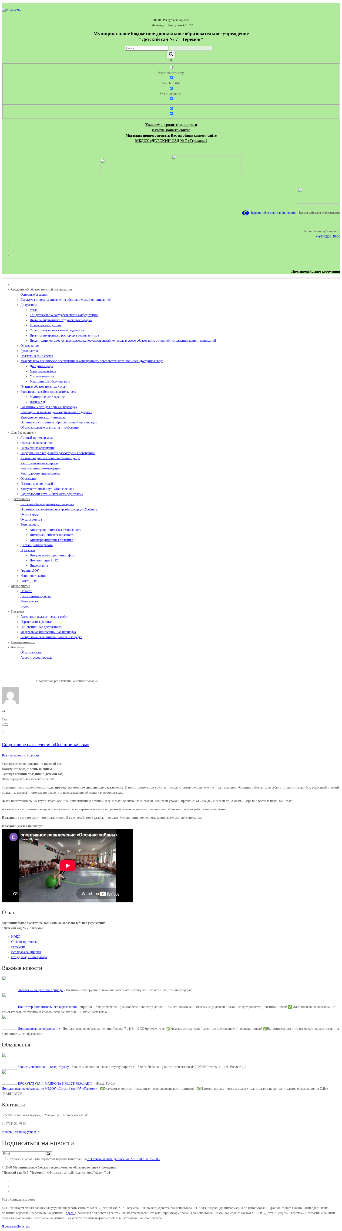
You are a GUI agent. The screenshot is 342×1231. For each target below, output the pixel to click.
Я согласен (9, 1226)
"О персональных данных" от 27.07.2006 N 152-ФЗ (123, 1159)
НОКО (15, 936)
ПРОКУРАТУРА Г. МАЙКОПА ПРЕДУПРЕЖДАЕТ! (55, 1083)
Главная (7, 681)
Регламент (18, 947)
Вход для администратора (29, 957)
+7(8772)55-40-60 (328, 236)
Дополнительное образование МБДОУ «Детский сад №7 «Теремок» (49, 1088)
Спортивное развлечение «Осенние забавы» (45, 744)
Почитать (23, 1226)
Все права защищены (26, 952)
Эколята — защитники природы (40, 990)
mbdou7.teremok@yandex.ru (21, 1132)
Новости (33, 755)
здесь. (70, 1213)
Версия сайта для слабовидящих (272, 213)
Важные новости (24, 681)
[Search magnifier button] (171, 54)
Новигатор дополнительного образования (47, 1007)
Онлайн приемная (24, 942)
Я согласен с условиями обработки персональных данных (83, 1159)
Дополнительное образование (39, 1028)
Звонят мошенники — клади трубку (43, 1067)
